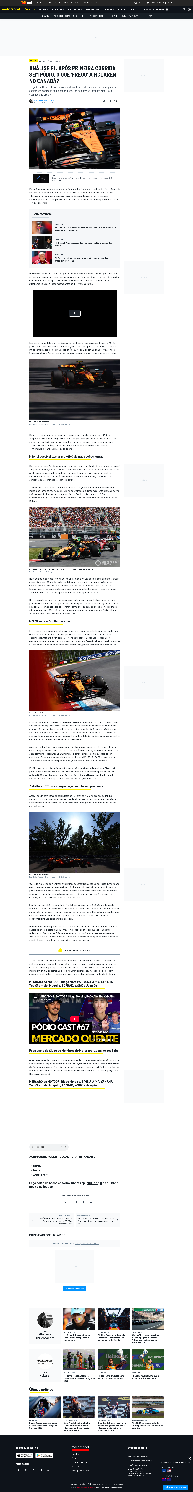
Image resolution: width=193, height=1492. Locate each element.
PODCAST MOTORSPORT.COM (92, 16)
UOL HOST (57, 3)
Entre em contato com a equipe (140, 1461)
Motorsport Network (86, 1487)
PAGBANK (68, 3)
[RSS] (47, 1470)
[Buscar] (184, 9)
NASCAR (108, 9)
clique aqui (94, 1183)
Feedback (131, 1452)
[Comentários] (116, 101)
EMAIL (169, 3)
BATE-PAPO (156, 3)
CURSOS (77, 3)
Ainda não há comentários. (75, 1243)
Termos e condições (78, 1484)
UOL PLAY (87, 3)
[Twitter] (64, 1201)
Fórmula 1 (28, 9)
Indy (133, 9)
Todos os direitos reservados (109, 1487)
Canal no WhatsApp (130, 16)
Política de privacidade (114, 1484)
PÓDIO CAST (112, 16)
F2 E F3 (121, 9)
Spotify (37, 1165)
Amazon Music (41, 1174)
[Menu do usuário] (189, 9)
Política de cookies (95, 1484)
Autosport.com (78, 1466)
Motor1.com (76, 1458)
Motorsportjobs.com (80, 1462)
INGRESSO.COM (44, 3)
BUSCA (141, 3)
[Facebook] (58, 1201)
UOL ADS (97, 3)
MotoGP (42, 9)
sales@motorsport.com (137, 1465)
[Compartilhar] (104, 101)
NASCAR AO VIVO (148, 16)
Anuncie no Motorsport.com (139, 1456)
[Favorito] (109, 101)
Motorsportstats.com (80, 1471)
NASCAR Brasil (93, 9)
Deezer (37, 1170)
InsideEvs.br (76, 1454)
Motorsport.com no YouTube (66, 16)
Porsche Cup (74, 9)
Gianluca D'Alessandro (44, 100)
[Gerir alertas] (91, 1201)
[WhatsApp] (71, 1201)
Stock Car (57, 9)
